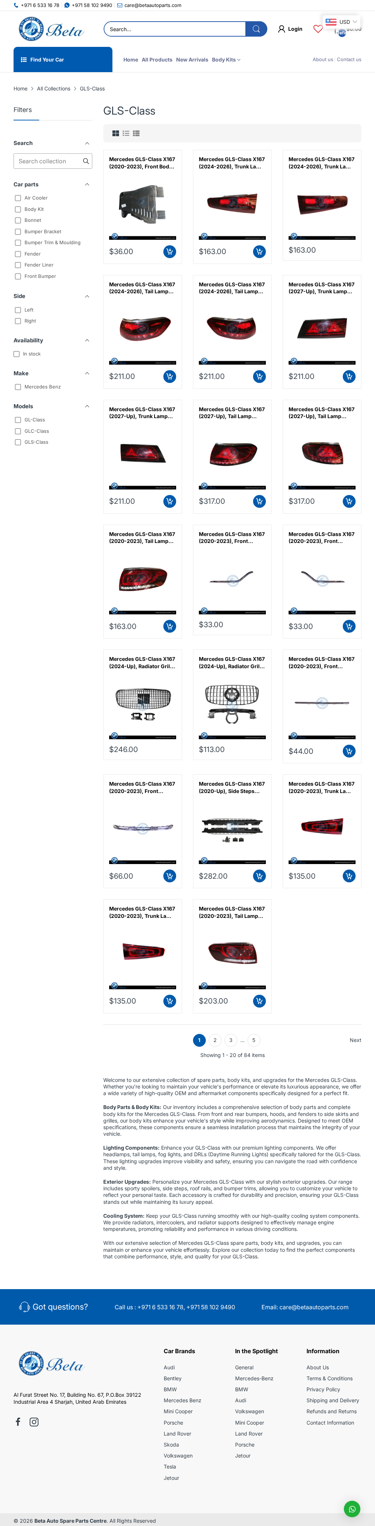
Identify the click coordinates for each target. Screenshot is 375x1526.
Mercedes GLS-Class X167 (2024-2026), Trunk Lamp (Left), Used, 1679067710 (321, 163)
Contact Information (330, 1422)
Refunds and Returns (332, 1411)
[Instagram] (34, 1423)
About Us (318, 1367)
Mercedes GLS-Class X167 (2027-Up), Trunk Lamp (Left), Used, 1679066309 (142, 413)
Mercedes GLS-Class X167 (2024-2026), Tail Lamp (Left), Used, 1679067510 (232, 288)
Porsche (173, 1422)
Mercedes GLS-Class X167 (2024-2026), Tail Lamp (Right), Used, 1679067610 (142, 288)
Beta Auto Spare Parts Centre (70, 1521)
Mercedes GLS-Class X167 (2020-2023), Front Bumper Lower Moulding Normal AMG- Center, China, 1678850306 (142, 787)
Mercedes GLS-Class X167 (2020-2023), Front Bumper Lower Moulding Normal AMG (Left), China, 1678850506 (321, 538)
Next (355, 1040)
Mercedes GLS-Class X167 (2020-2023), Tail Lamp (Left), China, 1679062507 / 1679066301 (232, 912)
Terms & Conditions (330, 1378)
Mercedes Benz (182, 1400)
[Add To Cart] (169, 251)
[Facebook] (18, 1423)
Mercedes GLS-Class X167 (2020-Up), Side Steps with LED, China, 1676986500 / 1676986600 (232, 787)
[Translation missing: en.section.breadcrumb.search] (256, 29)
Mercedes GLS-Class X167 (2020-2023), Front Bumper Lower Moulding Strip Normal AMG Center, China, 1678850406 (321, 663)
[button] (352, 1509)
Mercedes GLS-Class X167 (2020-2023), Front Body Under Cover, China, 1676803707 (142, 163)
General (244, 1367)
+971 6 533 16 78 (160, 1307)
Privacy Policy (323, 1389)
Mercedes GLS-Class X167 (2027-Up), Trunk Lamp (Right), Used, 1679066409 (322, 288)
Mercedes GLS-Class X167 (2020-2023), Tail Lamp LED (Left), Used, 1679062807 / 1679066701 (142, 538)
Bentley (173, 1378)
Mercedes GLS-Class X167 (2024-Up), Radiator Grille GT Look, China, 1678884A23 (232, 663)
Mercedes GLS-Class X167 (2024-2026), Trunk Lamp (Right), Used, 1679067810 (232, 163)
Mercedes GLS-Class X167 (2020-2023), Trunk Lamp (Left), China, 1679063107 (142, 912)
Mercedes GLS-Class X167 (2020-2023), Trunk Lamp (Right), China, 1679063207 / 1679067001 (321, 787)
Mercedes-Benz (254, 1378)
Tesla (170, 1466)
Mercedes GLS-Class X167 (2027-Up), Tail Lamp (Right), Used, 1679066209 (232, 413)
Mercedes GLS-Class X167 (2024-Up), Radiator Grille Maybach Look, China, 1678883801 (142, 663)
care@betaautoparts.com (314, 1307)
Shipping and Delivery (333, 1400)
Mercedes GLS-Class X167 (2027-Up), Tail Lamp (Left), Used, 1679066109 (321, 413)
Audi (169, 1367)
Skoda (171, 1444)
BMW (170, 1389)
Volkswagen (178, 1455)
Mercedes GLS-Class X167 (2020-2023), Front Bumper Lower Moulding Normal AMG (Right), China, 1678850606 (232, 538)
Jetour (171, 1478)
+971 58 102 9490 (210, 1307)
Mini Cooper (178, 1411)
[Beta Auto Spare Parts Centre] (50, 29)
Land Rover (177, 1433)
